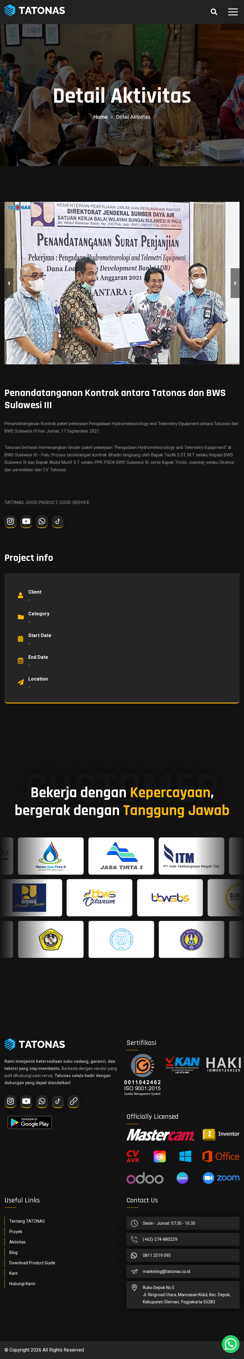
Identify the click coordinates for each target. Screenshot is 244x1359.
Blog (13, 1252)
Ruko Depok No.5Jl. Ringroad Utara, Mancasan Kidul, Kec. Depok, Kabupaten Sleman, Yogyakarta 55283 (187, 1294)
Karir (13, 1273)
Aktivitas (17, 1242)
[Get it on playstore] (29, 1119)
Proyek (15, 1231)
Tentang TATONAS (27, 1221)
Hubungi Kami (22, 1283)
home (100, 117)
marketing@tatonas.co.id (166, 1271)
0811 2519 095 (157, 1255)
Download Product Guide (32, 1262)
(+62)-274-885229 (160, 1239)
